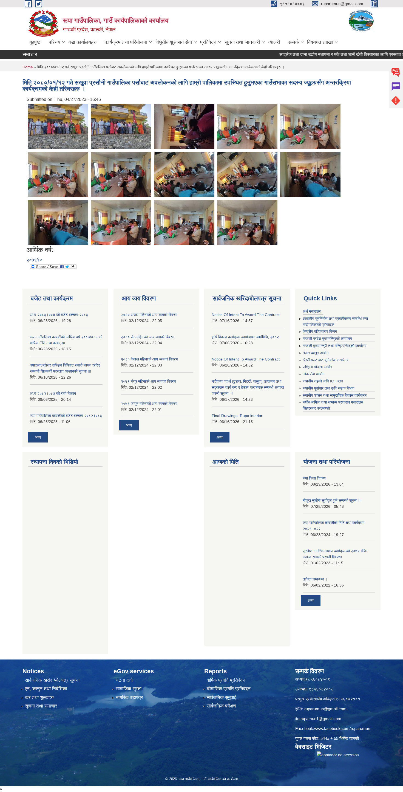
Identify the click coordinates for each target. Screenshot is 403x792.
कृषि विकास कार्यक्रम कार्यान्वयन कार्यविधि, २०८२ (245, 337)
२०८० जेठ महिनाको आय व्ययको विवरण (147, 337)
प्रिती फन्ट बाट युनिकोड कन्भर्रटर (325, 360)
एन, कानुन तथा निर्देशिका (46, 688)
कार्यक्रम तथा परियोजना (126, 42)
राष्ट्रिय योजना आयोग (317, 367)
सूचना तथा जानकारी (242, 42)
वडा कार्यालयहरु (83, 42)
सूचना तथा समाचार (41, 706)
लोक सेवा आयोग (313, 374)
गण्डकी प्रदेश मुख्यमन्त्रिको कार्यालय (327, 338)
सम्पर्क (293, 42)
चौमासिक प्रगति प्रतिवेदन (229, 688)
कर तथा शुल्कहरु (39, 697)
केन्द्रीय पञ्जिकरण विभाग (320, 331)
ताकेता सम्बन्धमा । (315, 579)
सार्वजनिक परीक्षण (221, 706)
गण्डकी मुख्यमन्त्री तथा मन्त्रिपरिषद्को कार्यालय (335, 345)
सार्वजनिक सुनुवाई (221, 697)
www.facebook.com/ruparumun (342, 728)
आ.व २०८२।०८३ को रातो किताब (53, 393)
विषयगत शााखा (320, 42)
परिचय (54, 42)
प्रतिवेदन (208, 42)
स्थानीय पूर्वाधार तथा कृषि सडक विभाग (328, 388)
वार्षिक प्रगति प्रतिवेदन (226, 680)
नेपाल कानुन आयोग (315, 353)
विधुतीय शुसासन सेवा (173, 42)
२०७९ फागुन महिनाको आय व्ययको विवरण (149, 403)
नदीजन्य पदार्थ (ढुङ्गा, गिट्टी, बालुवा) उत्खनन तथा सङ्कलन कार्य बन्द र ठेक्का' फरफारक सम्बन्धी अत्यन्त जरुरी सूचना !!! (248, 387)
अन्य (38, 437)
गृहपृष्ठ (35, 42)
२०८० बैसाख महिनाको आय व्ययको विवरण (149, 359)
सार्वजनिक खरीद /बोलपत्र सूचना (52, 680)
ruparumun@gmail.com (325, 708)
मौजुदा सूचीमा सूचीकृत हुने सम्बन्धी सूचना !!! (332, 500)
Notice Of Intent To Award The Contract (246, 314)
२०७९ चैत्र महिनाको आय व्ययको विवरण (148, 381)
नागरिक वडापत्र (129, 697)
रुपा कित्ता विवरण (314, 478)
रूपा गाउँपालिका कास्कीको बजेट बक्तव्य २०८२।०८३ (66, 415)
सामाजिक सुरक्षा (128, 688)
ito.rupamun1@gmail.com (318, 718)
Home (27, 67)
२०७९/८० (34, 260)
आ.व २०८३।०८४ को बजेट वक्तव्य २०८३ (59, 314)
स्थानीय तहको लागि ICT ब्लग (323, 381)
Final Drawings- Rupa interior (237, 415)
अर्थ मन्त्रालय (312, 311)
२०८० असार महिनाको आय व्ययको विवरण (149, 314)
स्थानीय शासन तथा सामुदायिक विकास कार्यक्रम (335, 395)
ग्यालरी (274, 42)
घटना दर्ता (124, 680)
